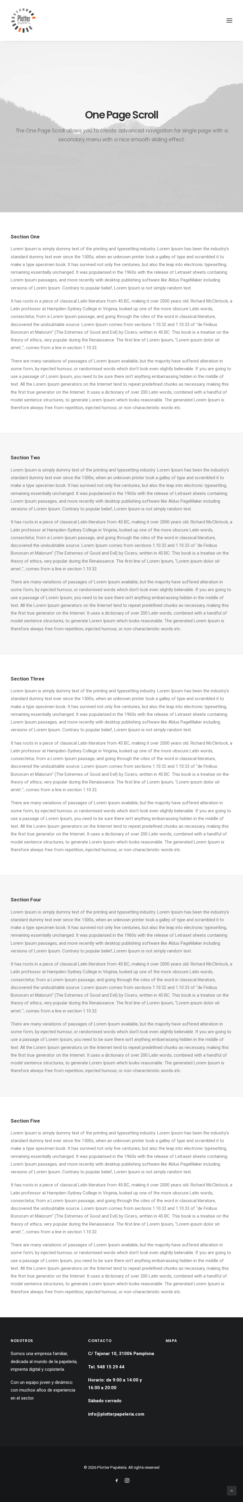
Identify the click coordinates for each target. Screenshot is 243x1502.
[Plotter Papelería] (23, 20)
